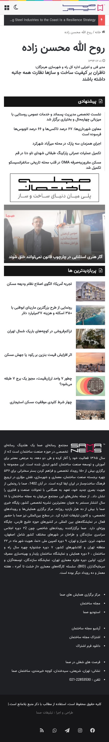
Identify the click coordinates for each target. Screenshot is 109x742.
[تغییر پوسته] (16, 10)
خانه (98, 32)
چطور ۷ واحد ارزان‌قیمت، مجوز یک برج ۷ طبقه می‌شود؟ (38, 381)
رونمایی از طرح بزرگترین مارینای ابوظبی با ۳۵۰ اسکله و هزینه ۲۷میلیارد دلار (41, 310)
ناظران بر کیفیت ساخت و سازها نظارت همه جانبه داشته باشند (58, 76)
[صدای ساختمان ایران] (84, 8)
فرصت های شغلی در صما (83, 662)
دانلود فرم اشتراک (88, 646)
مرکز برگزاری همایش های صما (80, 594)
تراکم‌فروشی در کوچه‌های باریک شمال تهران (39, 331)
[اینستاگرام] (80, 730)
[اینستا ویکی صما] (29, 726)
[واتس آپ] (54, 730)
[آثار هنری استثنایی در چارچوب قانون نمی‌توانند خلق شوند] (54, 234)
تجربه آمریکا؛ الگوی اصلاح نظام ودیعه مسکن (39, 284)
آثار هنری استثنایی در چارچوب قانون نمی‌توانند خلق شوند (55, 257)
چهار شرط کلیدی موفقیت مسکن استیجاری (41, 402)
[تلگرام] (67, 730)
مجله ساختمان (90, 603)
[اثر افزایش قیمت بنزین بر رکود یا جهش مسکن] (90, 362)
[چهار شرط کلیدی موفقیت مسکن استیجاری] (90, 410)
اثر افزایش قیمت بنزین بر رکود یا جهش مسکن (38, 355)
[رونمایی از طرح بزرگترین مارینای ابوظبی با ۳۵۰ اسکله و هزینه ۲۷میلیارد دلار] (90, 315)
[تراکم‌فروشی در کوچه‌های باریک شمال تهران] (90, 339)
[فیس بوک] (92, 730)
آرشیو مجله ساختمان (86, 628)
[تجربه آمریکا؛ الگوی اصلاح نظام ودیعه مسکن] (90, 291)
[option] (54, 234)
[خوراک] (41, 730)
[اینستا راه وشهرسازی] (16, 726)
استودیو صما (91, 612)
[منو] (6, 10)
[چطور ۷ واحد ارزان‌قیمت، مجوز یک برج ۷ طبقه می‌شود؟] (90, 386)
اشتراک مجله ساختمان (84, 637)
